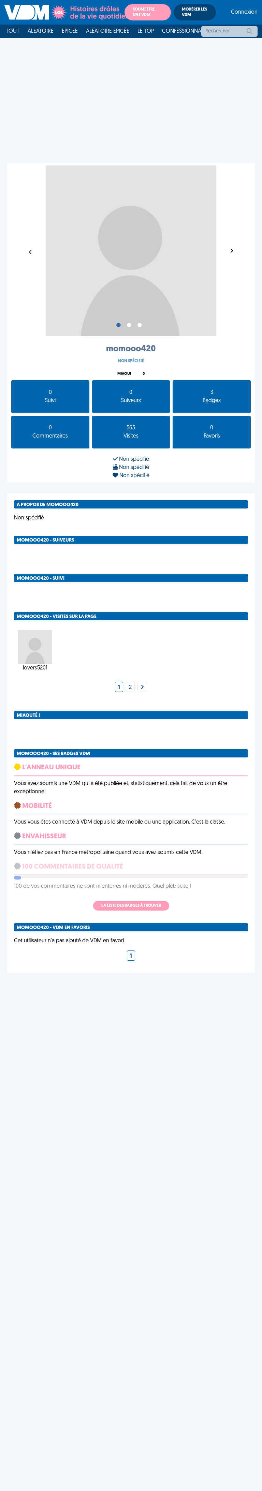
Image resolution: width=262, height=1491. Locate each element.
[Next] (142, 687)
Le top (145, 31)
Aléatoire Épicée (107, 31)
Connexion (244, 12)
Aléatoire (41, 31)
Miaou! (124, 374)
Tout (12, 31)
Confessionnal (183, 31)
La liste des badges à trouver (131, 906)
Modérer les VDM (194, 12)
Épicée (70, 31)
